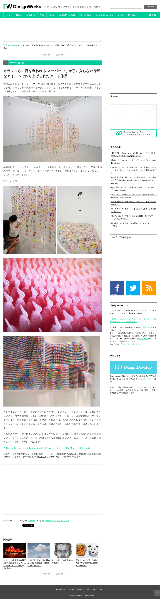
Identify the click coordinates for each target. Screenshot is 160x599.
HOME (58, 589)
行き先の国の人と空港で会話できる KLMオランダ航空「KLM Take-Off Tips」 (132, 217)
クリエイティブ (63, 521)
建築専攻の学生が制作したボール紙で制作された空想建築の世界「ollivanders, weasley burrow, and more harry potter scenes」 (134, 180)
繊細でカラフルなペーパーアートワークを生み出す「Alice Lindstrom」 (133, 161)
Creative (30, 15)
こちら (42, 457)
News (19, 15)
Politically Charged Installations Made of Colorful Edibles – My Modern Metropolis (46, 448)
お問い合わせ (147, 327)
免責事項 (79, 589)
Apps (51, 15)
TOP (5, 45)
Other (121, 15)
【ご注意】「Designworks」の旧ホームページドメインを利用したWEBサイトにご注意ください (133, 154)
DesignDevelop (145, 379)
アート (53, 521)
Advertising (85, 15)
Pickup (131, 15)
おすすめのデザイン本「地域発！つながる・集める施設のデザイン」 (133, 203)
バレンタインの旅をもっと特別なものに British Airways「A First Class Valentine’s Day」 (134, 196)
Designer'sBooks (104, 15)
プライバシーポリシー (130, 344)
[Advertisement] (80, 29)
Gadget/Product (67, 15)
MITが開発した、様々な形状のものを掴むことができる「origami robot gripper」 (132, 188)
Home (9, 15)
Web (42, 15)
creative (48, 521)
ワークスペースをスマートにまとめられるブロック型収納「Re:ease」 (133, 210)
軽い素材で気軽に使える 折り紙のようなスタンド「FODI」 (130, 224)
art (43, 521)
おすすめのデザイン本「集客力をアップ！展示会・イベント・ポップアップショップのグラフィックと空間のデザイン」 (133, 170)
